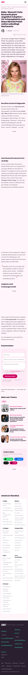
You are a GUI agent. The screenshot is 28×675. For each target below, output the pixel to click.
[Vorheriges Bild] (4, 76)
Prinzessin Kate (18, 506)
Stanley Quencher (7, 609)
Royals (17, 501)
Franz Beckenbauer (19, 535)
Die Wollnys (18, 580)
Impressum (22, 663)
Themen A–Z (4, 654)
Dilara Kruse (17, 547)
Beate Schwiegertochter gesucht (7, 514)
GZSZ (16, 562)
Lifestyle (5, 584)
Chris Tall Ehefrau (7, 508)
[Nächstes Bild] (24, 76)
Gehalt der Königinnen (20, 525)
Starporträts (19, 528)
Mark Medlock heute (7, 524)
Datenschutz (15, 663)
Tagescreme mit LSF (7, 567)
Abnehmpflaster (6, 586)
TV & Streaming (18, 556)
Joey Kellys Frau (18, 540)
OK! (3, 2)
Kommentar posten (10, 376)
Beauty (17, 637)
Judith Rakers (18, 542)
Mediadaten (9, 666)
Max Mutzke (5, 519)
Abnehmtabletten (7, 593)
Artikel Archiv (8, 663)
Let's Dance (17, 560)
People (8, 7)
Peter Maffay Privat (7, 521)
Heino (4, 538)
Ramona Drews (6, 547)
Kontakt (3, 666)
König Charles (18, 503)
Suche (2, 657)
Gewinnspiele (20, 640)
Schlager (5, 528)
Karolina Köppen (6, 545)
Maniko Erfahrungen (7, 580)
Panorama (19, 647)
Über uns (24, 666)
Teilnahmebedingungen (6, 669)
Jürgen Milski (18, 545)
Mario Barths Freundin (8, 510)
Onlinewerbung (16, 666)
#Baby (4, 401)
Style (4, 555)
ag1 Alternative (6, 611)
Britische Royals (18, 522)
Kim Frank (17, 550)
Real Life (4, 635)
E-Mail (14, 463)
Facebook (20, 459)
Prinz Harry (17, 513)
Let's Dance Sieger (19, 573)
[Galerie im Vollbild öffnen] (24, 63)
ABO (2, 663)
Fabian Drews (6, 540)
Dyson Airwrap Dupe (8, 578)
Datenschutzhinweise (15, 371)
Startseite (3, 7)
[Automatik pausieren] (21, 63)
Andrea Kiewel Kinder (8, 535)
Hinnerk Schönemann (20, 538)
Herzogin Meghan (19, 515)
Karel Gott (5, 542)
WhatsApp (9, 459)
